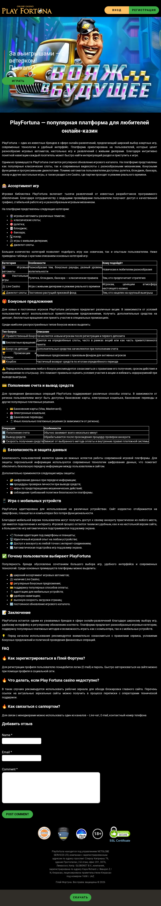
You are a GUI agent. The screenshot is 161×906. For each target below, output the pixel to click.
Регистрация (144, 10)
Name (7, 735)
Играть (18, 80)
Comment (10, 769)
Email (7, 752)
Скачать (80, 897)
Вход (116, 10)
